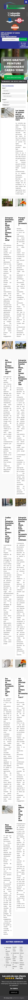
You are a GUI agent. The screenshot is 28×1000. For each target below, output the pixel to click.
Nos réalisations (14, 77)
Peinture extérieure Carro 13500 (8, 959)
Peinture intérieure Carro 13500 (22, 965)
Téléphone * (5, 105)
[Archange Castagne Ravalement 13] (14, 5)
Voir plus (14, 992)
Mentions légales (19, 998)
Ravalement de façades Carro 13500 (15, 956)
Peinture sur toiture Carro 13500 (22, 956)
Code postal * (6, 93)
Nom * (4, 88)
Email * (4, 99)
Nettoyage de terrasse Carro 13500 (8, 951)
